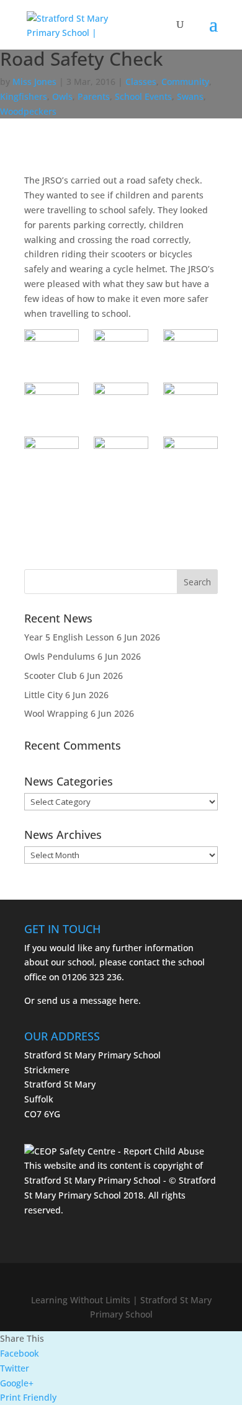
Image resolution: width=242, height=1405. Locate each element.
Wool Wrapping (56, 713)
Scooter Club (50, 675)
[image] (51, 348)
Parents (94, 96)
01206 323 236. (93, 977)
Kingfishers (23, 96)
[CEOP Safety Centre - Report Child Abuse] (114, 1151)
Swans (190, 96)
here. (130, 1000)
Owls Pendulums (59, 656)
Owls (62, 96)
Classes (140, 81)
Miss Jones (34, 81)
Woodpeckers (28, 111)
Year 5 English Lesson (69, 637)
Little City (43, 695)
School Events (143, 96)
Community (185, 81)
